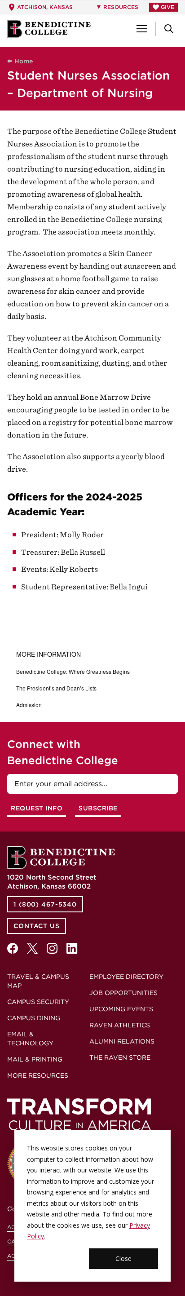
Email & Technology (30, 1039)
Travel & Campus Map (38, 981)
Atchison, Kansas (45, 7)
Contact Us (36, 925)
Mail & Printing (34, 1059)
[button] (142, 29)
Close (123, 1258)
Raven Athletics (119, 1025)
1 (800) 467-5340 (45, 904)
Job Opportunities (123, 992)
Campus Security (38, 1001)
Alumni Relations (121, 1041)
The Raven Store (119, 1057)
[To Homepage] (49, 29)
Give (167, 7)
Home (23, 61)
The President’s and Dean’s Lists (56, 688)
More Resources (37, 1075)
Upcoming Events (121, 1009)
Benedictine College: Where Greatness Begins (73, 671)
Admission (29, 704)
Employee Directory (126, 976)
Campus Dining (33, 1018)
